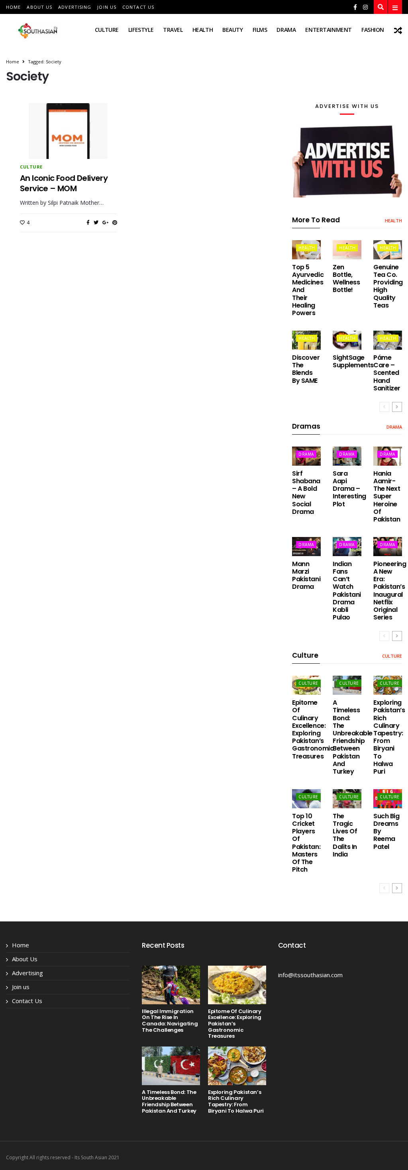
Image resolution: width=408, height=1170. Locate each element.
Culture (107, 29)
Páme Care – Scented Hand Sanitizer (386, 373)
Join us (106, 7)
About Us (39, 7)
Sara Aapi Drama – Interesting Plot (349, 489)
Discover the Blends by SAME (306, 369)
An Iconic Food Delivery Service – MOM (64, 183)
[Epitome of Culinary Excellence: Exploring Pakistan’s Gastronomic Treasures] (237, 985)
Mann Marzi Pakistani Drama (306, 575)
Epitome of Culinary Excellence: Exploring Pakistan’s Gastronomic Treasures (312, 729)
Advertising (74, 7)
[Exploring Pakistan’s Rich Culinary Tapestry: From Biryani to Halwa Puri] (237, 1066)
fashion (372, 29)
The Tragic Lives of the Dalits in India (345, 835)
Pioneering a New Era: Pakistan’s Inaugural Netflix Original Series (389, 590)
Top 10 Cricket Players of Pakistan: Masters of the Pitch (306, 842)
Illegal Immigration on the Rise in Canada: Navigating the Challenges (170, 1020)
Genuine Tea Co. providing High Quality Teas (388, 286)
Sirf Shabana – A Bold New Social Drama (306, 492)
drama (286, 29)
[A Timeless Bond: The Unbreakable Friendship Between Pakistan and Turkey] (171, 1066)
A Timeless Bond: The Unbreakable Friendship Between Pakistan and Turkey (353, 737)
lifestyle (140, 29)
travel (172, 29)
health (202, 29)
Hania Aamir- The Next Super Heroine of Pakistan (386, 496)
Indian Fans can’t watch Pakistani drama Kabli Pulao (347, 590)
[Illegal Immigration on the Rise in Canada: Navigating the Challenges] (171, 985)
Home (13, 7)
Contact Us (138, 7)
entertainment (328, 29)
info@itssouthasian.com (310, 975)
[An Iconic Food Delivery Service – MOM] (68, 144)
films (260, 29)
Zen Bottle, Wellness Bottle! (346, 279)
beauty (232, 29)
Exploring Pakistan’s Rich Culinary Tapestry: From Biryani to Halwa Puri (389, 737)
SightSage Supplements (353, 361)
